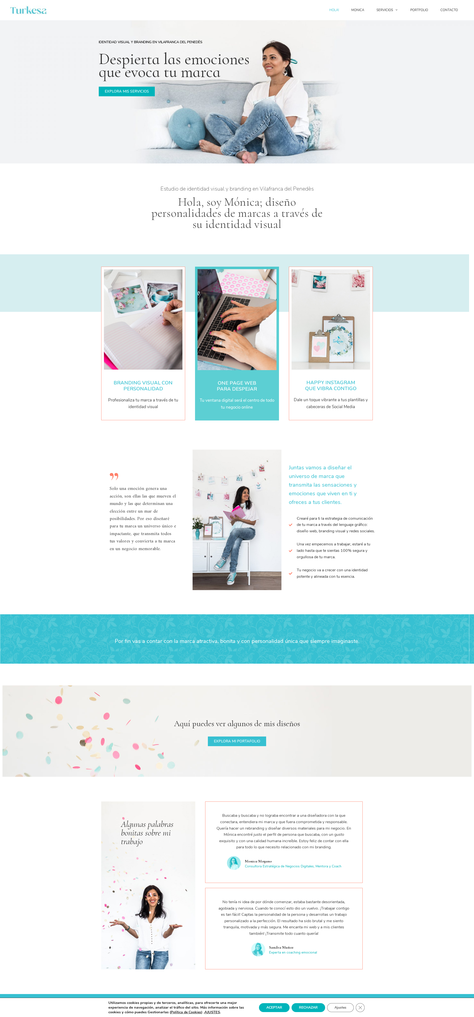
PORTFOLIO (419, 10)
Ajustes (340, 1007)
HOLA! (334, 10)
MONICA (357, 10)
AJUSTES (212, 1012)
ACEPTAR (274, 1007)
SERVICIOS (384, 10)
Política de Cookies (186, 1012)
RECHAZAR (308, 1007)
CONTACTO (449, 10)
